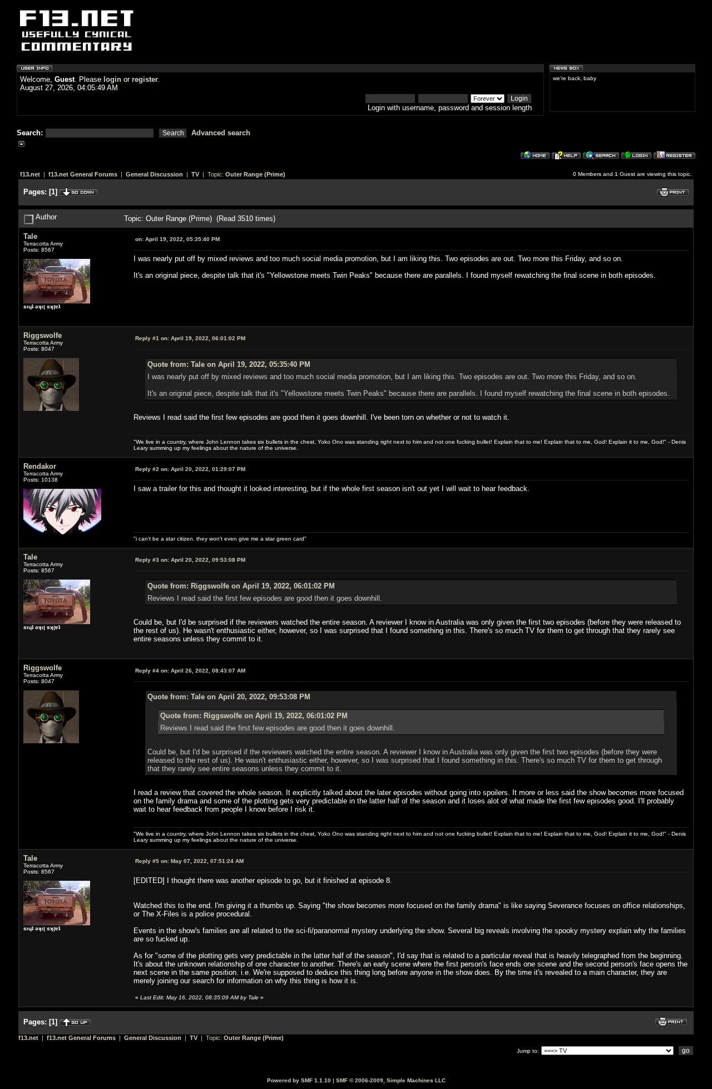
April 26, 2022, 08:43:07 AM (190, 671)
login (112, 79)
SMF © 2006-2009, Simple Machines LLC (391, 1080)
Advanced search (220, 133)
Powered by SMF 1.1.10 (299, 1080)
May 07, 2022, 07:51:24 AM (189, 861)
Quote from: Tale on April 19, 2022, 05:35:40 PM (228, 364)
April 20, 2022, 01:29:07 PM (190, 469)
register (145, 79)
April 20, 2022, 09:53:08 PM (190, 560)
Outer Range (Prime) (255, 174)
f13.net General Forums (82, 174)
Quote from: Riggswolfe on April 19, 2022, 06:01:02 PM (241, 586)
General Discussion (154, 174)
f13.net (30, 174)
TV (195, 174)
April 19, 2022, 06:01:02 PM (190, 338)
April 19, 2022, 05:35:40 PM (177, 239)
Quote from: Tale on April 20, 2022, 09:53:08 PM (228, 697)
